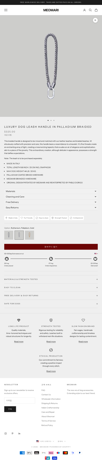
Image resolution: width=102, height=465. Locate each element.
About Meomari (48, 416)
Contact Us (46, 394)
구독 (10, 409)
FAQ (43, 390)
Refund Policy (47, 425)
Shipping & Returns (49, 403)
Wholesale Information (51, 399)
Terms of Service (48, 421)
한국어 (60, 441)
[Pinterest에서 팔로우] (12, 433)
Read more (18, 341)
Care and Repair (48, 412)
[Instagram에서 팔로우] (5, 433)
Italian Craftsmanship (50, 408)
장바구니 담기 (50, 247)
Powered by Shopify (60, 447)
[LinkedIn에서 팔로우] (19, 433)
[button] (51, 191)
